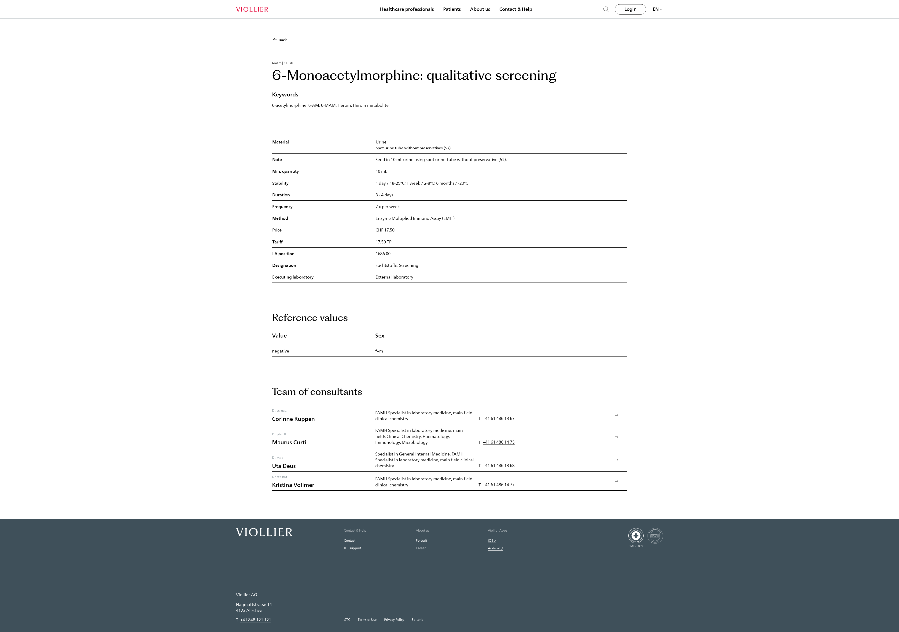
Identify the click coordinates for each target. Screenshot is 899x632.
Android (494, 548)
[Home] (252, 9)
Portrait (421, 540)
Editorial (418, 619)
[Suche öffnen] (606, 9)
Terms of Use (367, 619)
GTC (347, 619)
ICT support (352, 548)
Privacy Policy (394, 619)
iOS (490, 540)
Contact (349, 540)
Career (421, 548)
